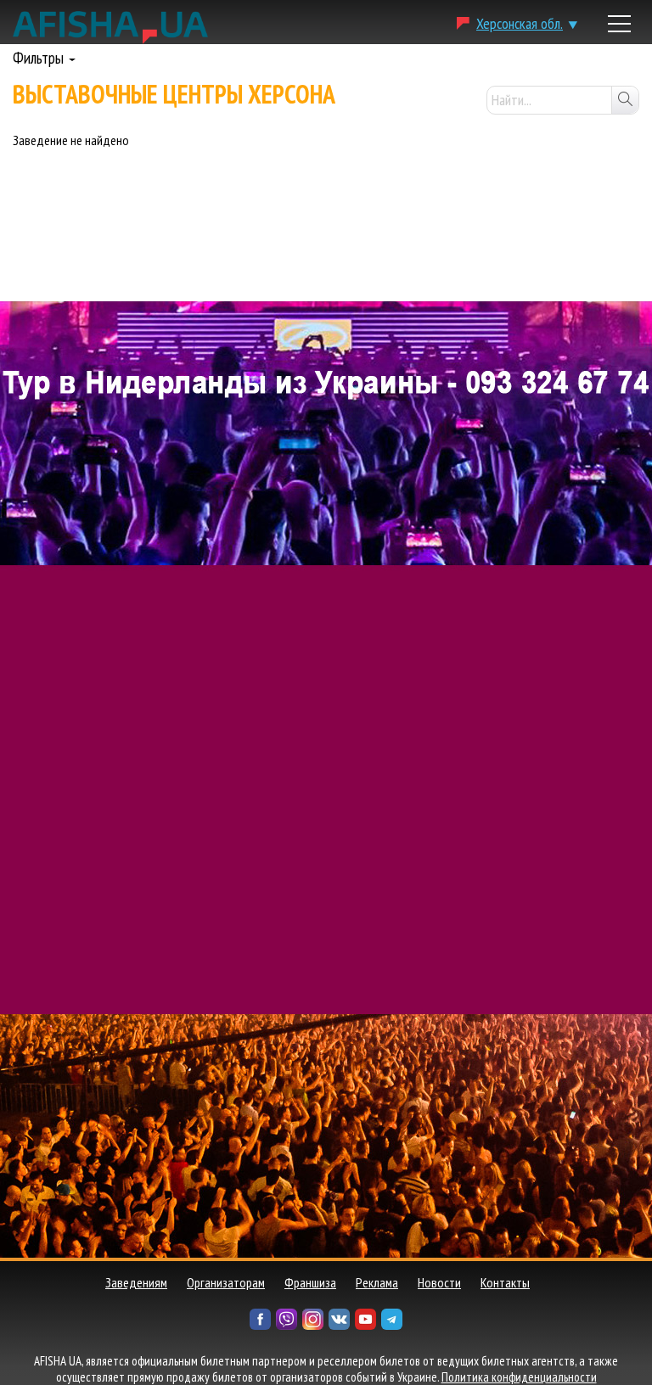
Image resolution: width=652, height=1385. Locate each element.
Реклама (377, 1282)
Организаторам (226, 1282)
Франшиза (310, 1282)
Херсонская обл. (519, 23)
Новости (439, 1282)
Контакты (505, 1282)
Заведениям (136, 1282)
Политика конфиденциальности (519, 1377)
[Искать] (624, 100)
